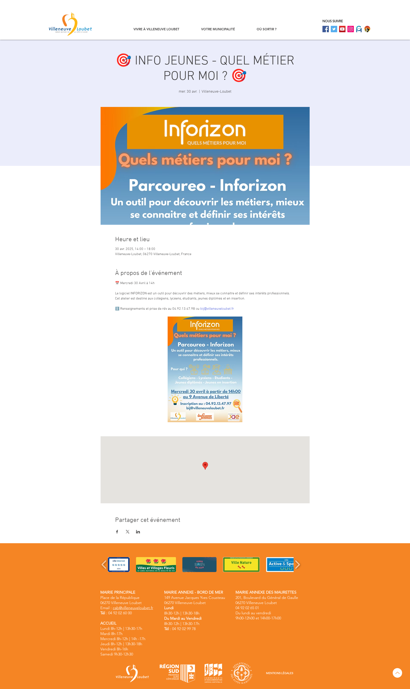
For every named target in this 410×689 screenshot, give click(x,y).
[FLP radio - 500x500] (367, 29)
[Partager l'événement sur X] (128, 531)
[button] (156, 29)
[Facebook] (325, 29)
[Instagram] (350, 29)
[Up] (397, 673)
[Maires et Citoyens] (359, 29)
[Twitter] (334, 29)
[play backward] (104, 564)
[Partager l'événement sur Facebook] (117, 531)
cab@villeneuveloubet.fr (133, 608)
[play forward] (297, 564)
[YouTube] (342, 29)
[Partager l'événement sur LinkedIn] (138, 531)
